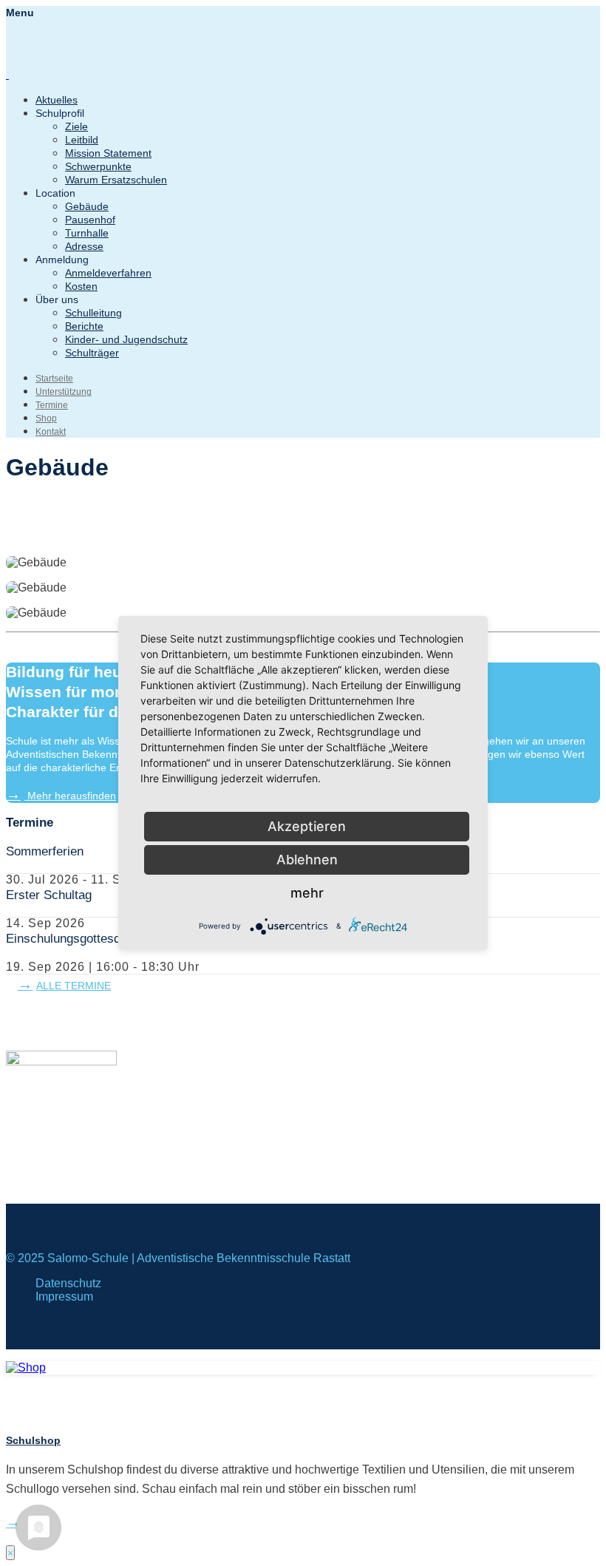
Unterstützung (63, 392)
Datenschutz (68, 1283)
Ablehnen (307, 859)
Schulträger (92, 353)
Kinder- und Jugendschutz (126, 339)
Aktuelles (56, 100)
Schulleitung (93, 313)
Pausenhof (90, 220)
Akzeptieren (307, 826)
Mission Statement (108, 153)
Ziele (76, 126)
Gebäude (87, 206)
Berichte (84, 326)
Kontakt (50, 432)
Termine (51, 405)
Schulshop (33, 1440)
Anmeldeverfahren (108, 273)
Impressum (64, 1296)
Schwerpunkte (98, 166)
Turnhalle (87, 233)
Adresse (84, 246)
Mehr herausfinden (70, 795)
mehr (307, 893)
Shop (46, 418)
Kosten (81, 286)
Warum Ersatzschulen (116, 180)
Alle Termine (73, 986)
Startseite (54, 378)
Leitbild (81, 140)
